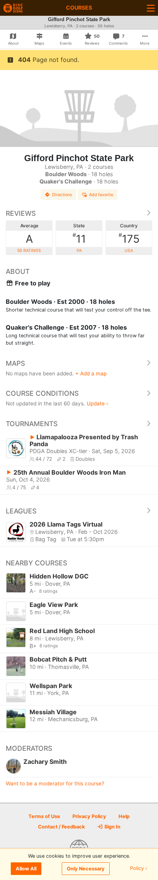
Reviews (21, 213)
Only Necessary (86, 869)
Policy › (138, 868)
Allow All (26, 869)
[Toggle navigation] (150, 8)
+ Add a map (91, 373)
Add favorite (101, 194)
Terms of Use (44, 816)
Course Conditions (42, 393)
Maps (15, 363)
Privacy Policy (89, 816)
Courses (79, 7)
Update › (97, 403)
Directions (62, 194)
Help (124, 816)
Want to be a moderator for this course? (55, 783)
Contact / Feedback (61, 827)
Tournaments (32, 424)
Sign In (111, 827)
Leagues (21, 511)
